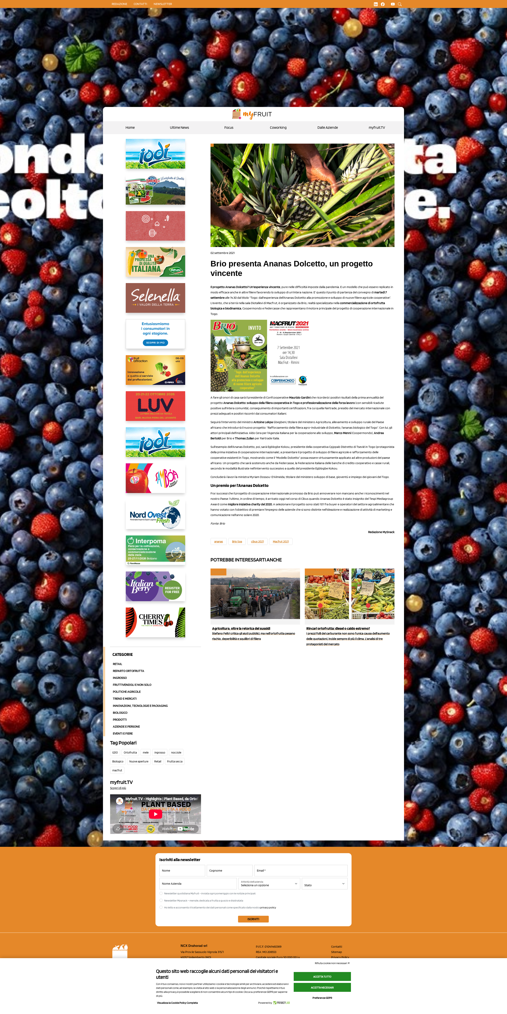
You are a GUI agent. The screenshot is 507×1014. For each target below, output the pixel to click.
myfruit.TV (377, 127)
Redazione (119, 4)
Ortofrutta (130, 752)
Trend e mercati (125, 698)
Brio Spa (237, 541)
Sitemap (336, 952)
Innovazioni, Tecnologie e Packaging (140, 706)
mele (146, 752)
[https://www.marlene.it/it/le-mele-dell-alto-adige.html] (155, 337)
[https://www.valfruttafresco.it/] (155, 265)
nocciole (176, 752)
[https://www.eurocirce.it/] (155, 193)
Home (130, 127)
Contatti (336, 946)
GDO (115, 752)
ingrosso (159, 752)
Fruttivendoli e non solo (132, 685)
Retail (117, 664)
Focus (228, 127)
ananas (218, 541)
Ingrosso (120, 678)
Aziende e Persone (126, 726)
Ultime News (179, 127)
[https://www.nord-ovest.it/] (155, 517)
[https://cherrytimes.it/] (155, 626)
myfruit (218, 572)
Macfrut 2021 (281, 541)
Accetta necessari (322, 987)
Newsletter (163, 4)
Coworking (278, 127)
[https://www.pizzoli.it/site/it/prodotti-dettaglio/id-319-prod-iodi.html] (155, 157)
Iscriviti (253, 919)
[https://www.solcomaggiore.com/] (155, 229)
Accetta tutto (322, 976)
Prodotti (120, 719)
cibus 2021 (257, 541)
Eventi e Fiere (123, 733)
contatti (140, 4)
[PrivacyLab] (281, 1003)
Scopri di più (118, 788)
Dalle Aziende (327, 127)
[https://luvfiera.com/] (155, 409)
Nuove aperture (138, 761)
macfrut (117, 770)
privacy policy (268, 907)
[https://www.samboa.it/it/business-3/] (155, 481)
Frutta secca (174, 761)
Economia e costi (319, 572)
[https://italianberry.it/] (155, 589)
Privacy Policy (340, 957)
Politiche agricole (127, 691)
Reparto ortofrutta (128, 671)
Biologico (120, 712)
